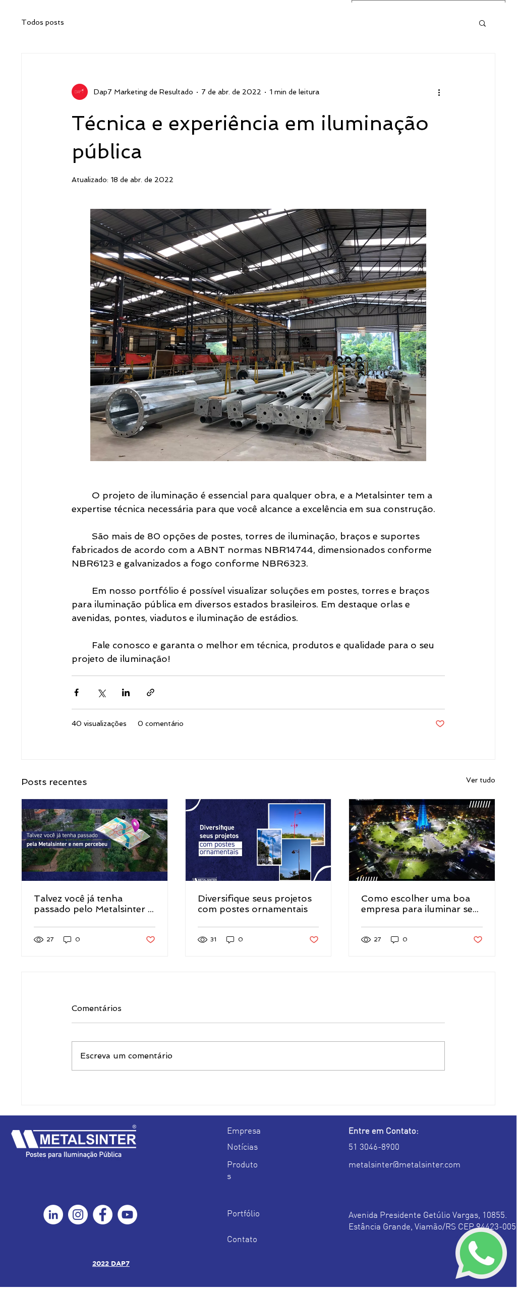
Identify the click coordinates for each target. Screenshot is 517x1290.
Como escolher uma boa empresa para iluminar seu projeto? (419, 903)
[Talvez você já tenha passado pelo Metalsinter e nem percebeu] (94, 840)
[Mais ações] (439, 92)
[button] (482, 23)
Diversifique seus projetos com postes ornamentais (255, 903)
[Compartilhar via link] (150, 692)
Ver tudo (480, 780)
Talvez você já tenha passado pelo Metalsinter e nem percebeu (93, 903)
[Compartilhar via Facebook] (76, 692)
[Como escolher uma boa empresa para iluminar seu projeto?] (422, 840)
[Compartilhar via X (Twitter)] (101, 692)
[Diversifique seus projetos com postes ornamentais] (258, 840)
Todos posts (42, 22)
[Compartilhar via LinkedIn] (126, 692)
